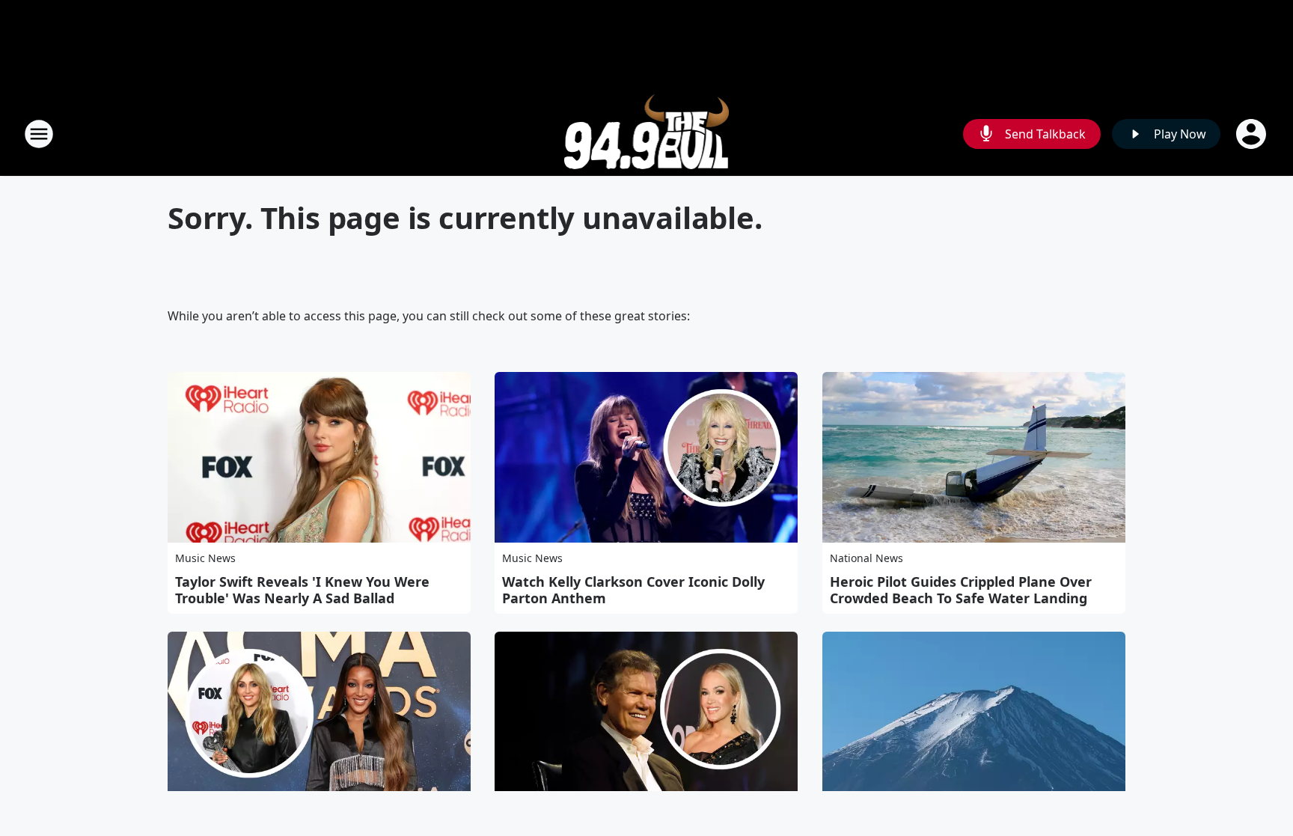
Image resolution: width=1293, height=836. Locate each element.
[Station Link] (647, 133)
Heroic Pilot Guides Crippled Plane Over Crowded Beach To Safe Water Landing (961, 589)
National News (866, 558)
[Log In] (1252, 134)
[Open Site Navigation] (39, 134)
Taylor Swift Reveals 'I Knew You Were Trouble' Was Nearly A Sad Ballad (302, 589)
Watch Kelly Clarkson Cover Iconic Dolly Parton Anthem (633, 589)
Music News (205, 558)
